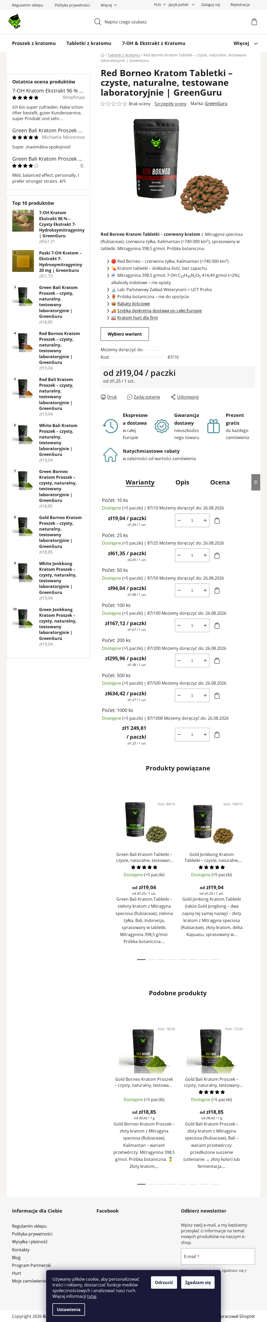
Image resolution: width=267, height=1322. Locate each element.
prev (105, 877)
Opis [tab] (182, 482)
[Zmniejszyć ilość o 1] (179, 520)
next (251, 877)
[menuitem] (34, 43)
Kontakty (20, 1250)
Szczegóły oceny (170, 104)
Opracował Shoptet (236, 1316)
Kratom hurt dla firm (137, 317)
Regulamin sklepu (27, 5)
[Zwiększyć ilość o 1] (205, 520)
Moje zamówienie (29, 1281)
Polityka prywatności (72, 5)
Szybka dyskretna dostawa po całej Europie (159, 310)
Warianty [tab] (140, 482)
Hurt (16, 1273)
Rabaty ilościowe (133, 303)
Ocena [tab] (220, 482)
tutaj (91, 1296)
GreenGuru (216, 103)
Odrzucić (164, 1282)
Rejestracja (240, 4)
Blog (16, 1257)
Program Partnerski (31, 1265)
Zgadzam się (198, 1282)
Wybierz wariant (125, 334)
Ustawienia (69, 1309)
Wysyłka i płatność (30, 1242)
